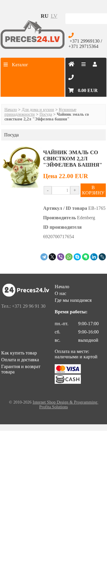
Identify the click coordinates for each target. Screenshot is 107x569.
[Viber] (60, 256)
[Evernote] (85, 256)
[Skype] (77, 256)
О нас (60, 293)
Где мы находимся (73, 300)
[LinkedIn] (93, 256)
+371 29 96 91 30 (28, 306)
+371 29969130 (85, 40)
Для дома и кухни (38, 109)
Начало (10, 109)
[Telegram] (44, 256)
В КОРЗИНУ (93, 190)
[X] (52, 256)
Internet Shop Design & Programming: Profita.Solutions (65, 404)
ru (44, 16)
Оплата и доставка (20, 359)
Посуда (46, 114)
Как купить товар (19, 352)
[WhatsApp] (69, 256)
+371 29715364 (83, 46)
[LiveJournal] (102, 256)
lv (54, 16)
